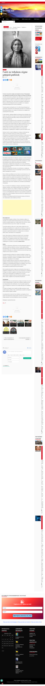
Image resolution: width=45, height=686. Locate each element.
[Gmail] (9, 80)
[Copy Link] (1, 14)
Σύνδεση (29, 347)
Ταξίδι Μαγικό (36, 19)
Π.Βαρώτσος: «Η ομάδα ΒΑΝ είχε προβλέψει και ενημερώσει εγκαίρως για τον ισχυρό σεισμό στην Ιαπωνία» (42, 407)
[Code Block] (19, 355)
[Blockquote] (17, 355)
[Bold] (8, 355)
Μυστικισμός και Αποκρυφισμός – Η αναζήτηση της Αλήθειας (42, 201)
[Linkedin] (7, 80)
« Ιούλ (3, 650)
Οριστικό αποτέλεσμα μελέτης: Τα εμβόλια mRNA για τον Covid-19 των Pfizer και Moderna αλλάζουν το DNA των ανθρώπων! (42, 556)
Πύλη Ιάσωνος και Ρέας (8, 10)
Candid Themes (34, 682)
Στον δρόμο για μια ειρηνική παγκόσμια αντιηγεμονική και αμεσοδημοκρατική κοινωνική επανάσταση (42, 340)
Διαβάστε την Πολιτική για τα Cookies (32, 635)
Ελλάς (7, 19)
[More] (11, 80)
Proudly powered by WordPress (13, 682)
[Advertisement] (17, 207)
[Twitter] (5, 80)
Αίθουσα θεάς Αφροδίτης (38, 39)
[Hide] (0, 15)
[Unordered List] (16, 355)
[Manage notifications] (2, 683)
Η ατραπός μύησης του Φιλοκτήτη (42, 147)
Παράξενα (4, 69)
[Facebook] (3, 80)
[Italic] (10, 355)
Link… (4, 302)
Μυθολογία (38, 57)
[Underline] (11, 355)
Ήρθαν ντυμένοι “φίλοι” (26, 19)
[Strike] (13, 355)
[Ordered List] (14, 355)
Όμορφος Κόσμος (15, 19)
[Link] (20, 355)
